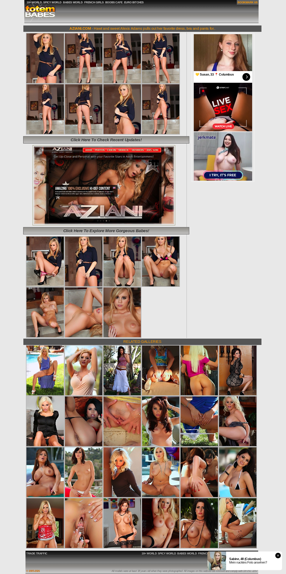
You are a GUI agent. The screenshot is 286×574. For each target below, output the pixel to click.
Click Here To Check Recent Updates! (106, 140)
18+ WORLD (149, 553)
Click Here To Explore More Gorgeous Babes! (106, 230)
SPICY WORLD (167, 553)
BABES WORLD (187, 553)
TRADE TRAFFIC (36, 553)
